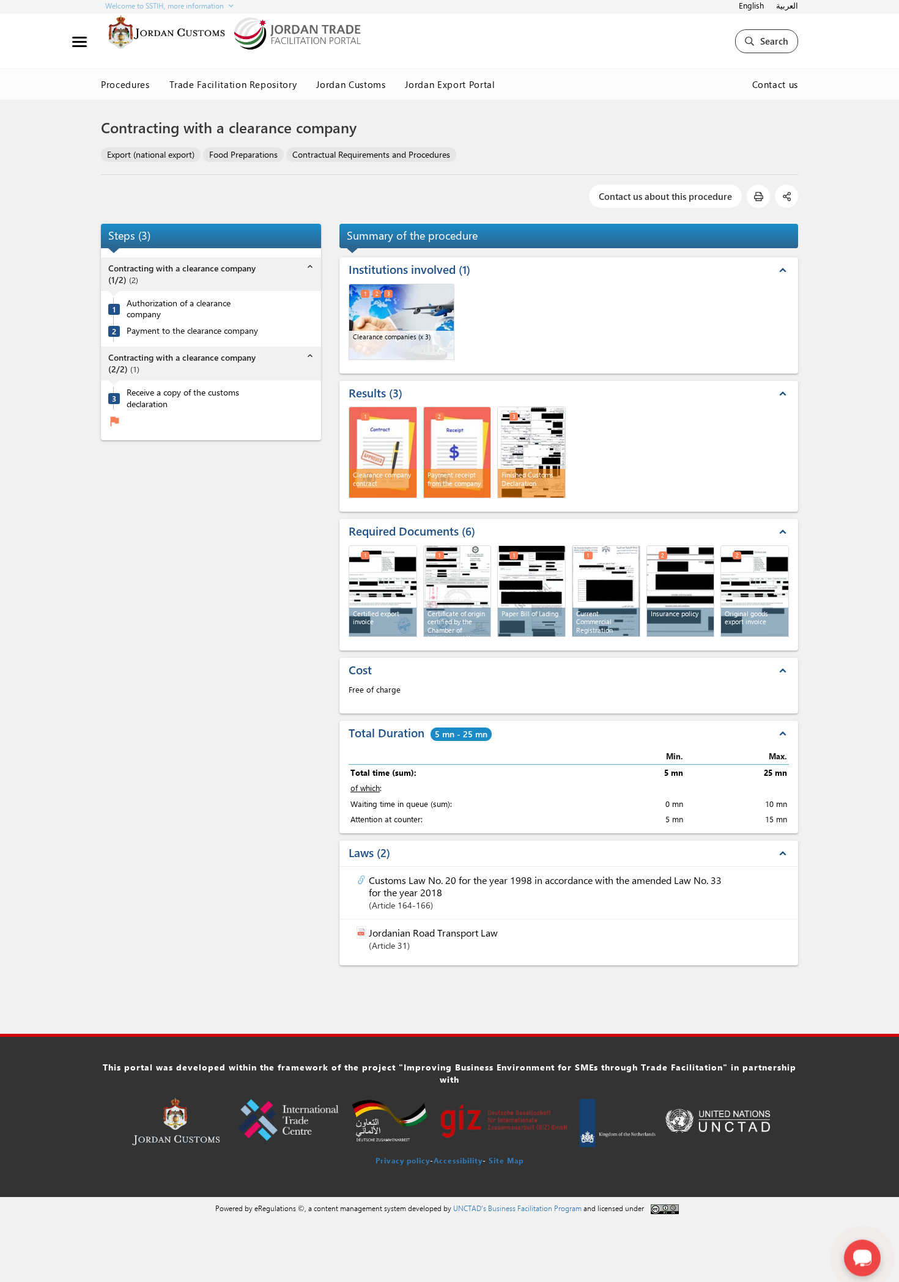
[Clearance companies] (401, 322)
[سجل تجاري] (606, 591)
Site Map (506, 1160)
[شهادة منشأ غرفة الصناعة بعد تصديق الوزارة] (457, 591)
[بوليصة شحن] (531, 591)
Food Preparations (243, 154)
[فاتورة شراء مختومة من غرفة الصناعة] (383, 591)
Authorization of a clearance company (179, 309)
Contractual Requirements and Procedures (371, 154)
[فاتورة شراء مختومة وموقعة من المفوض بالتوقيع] (754, 591)
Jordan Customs (350, 84)
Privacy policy (403, 1160)
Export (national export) (150, 154)
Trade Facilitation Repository (233, 84)
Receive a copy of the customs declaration (183, 398)
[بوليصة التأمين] (680, 591)
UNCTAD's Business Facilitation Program (517, 1208)
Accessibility (458, 1160)
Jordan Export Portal (450, 84)
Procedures (125, 84)
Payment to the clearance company (192, 330)
